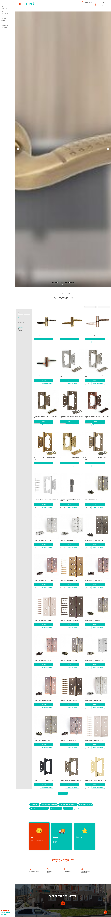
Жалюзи (4, 10)
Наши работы (4, 25)
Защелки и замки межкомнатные (67, 804)
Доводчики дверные (56, 808)
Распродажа (5, 13)
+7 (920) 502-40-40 (88, 2)
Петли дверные (79, 808)
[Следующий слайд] (108, 149)
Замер (54, 840)
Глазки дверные (68, 808)
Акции (2, 16)
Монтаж (3, 20)
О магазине (4, 27)
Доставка (3, 18)
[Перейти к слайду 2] (62, 284)
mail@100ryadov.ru (102, 5)
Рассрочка (4, 23)
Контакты (3, 29)
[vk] (63, 903)
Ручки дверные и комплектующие (39, 808)
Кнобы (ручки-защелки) (85, 804)
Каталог (56, 293)
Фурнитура (4, 8)
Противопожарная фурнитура (49, 804)
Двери (3, 6)
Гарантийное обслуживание (82, 840)
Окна (3, 11)
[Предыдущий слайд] (17, 149)
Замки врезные (34, 804)
